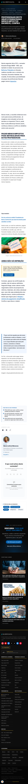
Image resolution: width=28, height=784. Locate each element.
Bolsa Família (4, 665)
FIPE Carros (3, 720)
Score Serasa (17, 667)
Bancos (3, 751)
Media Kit (17, 711)
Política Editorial (18, 701)
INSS (9, 751)
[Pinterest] (20, 643)
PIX (15, 672)
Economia (20, 10)
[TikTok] (14, 643)
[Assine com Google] (14, 492)
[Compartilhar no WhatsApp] (2, 430)
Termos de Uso (18, 704)
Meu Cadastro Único (5, 737)
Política (11, 12)
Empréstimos (17, 662)
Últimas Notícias (10, 8)
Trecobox (3, 740)
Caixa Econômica (18, 677)
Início (2, 8)
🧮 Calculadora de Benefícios (5, 695)
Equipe (9, 768)
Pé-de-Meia (3, 675)
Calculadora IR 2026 (5, 711)
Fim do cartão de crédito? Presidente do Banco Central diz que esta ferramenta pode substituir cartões (13, 219)
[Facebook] (8, 643)
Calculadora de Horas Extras (5, 706)
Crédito (21, 751)
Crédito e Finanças (19, 660)
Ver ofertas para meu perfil (14, 542)
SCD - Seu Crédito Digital (6, 732)
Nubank (16, 675)
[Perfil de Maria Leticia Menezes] (2, 36)
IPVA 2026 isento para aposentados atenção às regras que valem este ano (14, 419)
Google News (6, 647)
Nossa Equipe (18, 697)
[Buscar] (25, 2)
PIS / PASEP (3, 677)
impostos (13, 81)
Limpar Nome (17, 670)
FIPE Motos (3, 723)
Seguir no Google (9, 274)
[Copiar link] (10, 430)
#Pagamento (13, 509)
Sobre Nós (17, 694)
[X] (11, 643)
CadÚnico (3, 667)
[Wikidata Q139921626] (18, 776)
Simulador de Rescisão (6, 698)
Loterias (16, 687)
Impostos (3, 687)
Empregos (5, 12)
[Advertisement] (14, 98)
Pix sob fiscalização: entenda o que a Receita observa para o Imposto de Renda (14, 415)
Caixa (9, 763)
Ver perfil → (6, 454)
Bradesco (17, 682)
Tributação (18, 12)
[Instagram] (2, 643)
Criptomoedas (18, 760)
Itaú (15, 685)
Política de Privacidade (19, 699)
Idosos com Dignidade (6, 742)
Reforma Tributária (7, 70)
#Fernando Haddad (15, 506)
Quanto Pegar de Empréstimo (5, 717)
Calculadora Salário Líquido (7, 700)
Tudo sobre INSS (4, 660)
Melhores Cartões (5, 725)
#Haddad (6, 509)
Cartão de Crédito (18, 665)
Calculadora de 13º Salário (6, 703)
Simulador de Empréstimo (6, 714)
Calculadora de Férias (5, 709)
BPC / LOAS (3, 672)
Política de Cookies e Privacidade (7, 769)
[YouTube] (5, 643)
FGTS (13, 751)
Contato (16, 709)
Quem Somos (3, 768)
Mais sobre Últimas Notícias (14, 546)
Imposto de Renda (5, 685)
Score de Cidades (5, 735)
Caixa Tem (3, 670)
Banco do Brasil (18, 680)
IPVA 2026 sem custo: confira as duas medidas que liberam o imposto (14, 410)
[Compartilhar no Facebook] (6, 430)
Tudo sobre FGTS (5, 662)
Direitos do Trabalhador (9, 10)
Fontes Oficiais (18, 706)
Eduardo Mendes (16, 781)
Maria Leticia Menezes (11, 36)
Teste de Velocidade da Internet (7, 773)
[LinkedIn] (17, 643)
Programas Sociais (5, 680)
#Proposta (20, 509)
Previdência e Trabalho (6, 682)
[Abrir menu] (19, 2)
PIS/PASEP (21, 757)
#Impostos (6, 506)
